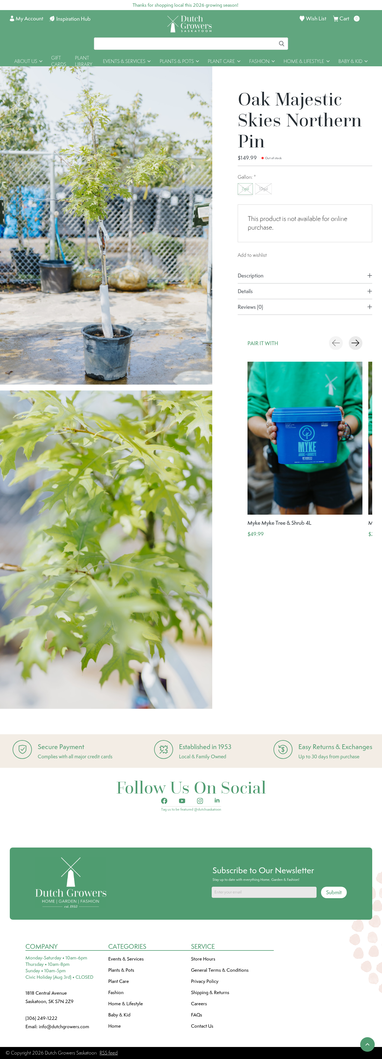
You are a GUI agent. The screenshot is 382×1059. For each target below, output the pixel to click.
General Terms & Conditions (220, 970)
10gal (263, 188)
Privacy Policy (204, 981)
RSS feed (109, 1053)
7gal (245, 189)
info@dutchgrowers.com (64, 1026)
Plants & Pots (121, 970)
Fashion (116, 992)
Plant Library (83, 61)
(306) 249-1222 (41, 1018)
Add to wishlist (252, 255)
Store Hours (203, 959)
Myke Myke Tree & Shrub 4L (279, 522)
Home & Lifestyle (125, 1004)
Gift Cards (58, 61)
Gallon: (247, 177)
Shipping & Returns (210, 992)
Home (114, 1026)
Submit (334, 892)
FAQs (196, 1015)
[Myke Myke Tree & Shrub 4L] (304, 438)
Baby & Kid (119, 1015)
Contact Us (202, 1026)
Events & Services (126, 959)
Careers (199, 1004)
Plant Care (118, 981)
